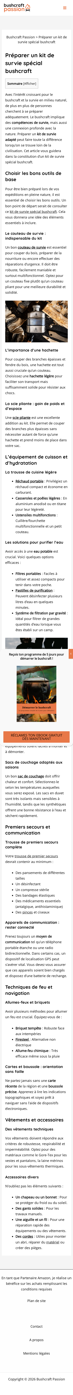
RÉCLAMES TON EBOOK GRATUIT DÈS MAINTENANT (36, 737)
